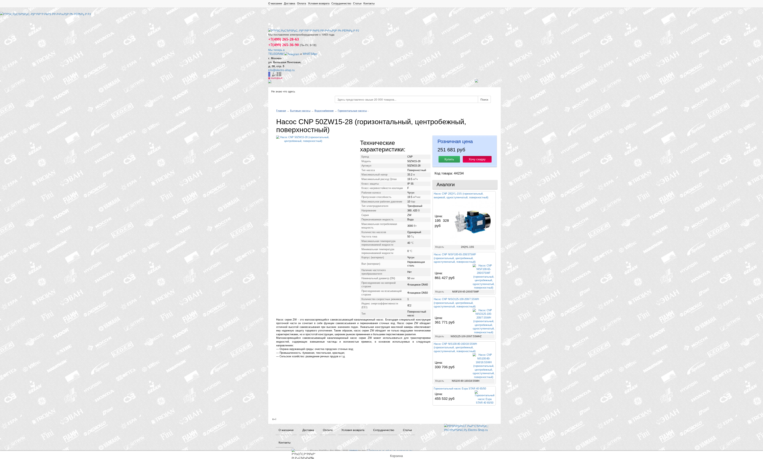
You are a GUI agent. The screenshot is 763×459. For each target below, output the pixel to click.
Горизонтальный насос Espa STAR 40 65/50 (460, 388)
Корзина (396, 456)
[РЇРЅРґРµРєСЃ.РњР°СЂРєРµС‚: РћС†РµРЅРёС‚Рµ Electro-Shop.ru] (469, 427)
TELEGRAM (276, 54)
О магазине (275, 3)
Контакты (369, 3)
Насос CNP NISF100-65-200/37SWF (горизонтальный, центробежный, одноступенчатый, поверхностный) (455, 258)
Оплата (301, 3)
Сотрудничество (341, 3)
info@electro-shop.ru (281, 70)
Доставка (289, 3)
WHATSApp (310, 54)
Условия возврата (318, 3)
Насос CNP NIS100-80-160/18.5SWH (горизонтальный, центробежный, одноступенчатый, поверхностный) (455, 347)
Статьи (357, 3)
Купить (449, 159)
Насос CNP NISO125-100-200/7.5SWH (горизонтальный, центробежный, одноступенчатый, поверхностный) (456, 303)
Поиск (484, 99)
